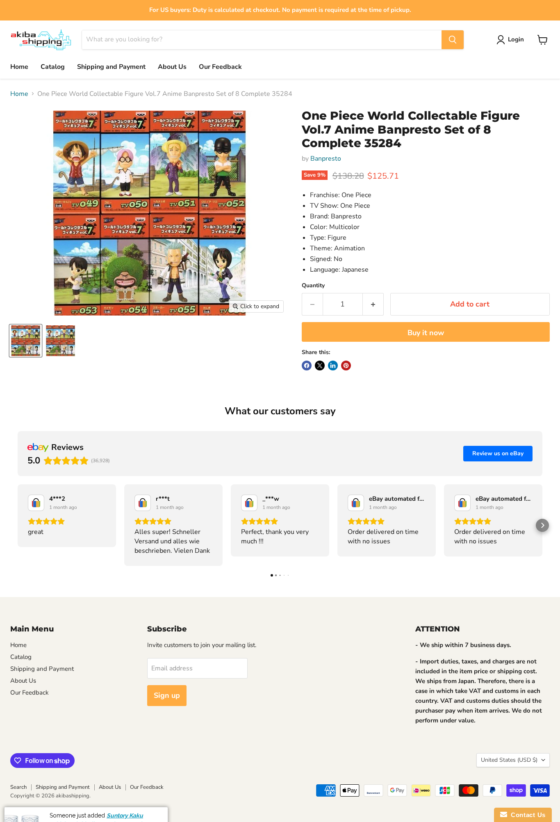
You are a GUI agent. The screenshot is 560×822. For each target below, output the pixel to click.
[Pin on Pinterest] (346, 365)
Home (19, 66)
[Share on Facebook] (307, 365)
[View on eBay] (36, 503)
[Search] (453, 39)
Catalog (53, 66)
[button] (17, 525)
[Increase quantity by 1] (373, 304)
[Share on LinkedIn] (333, 365)
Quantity (313, 285)
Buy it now (425, 333)
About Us (172, 66)
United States (509, 760)
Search (18, 787)
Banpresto (325, 158)
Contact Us (526, 814)
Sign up (167, 695)
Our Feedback (220, 66)
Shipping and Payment (111, 66)
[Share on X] (320, 365)
